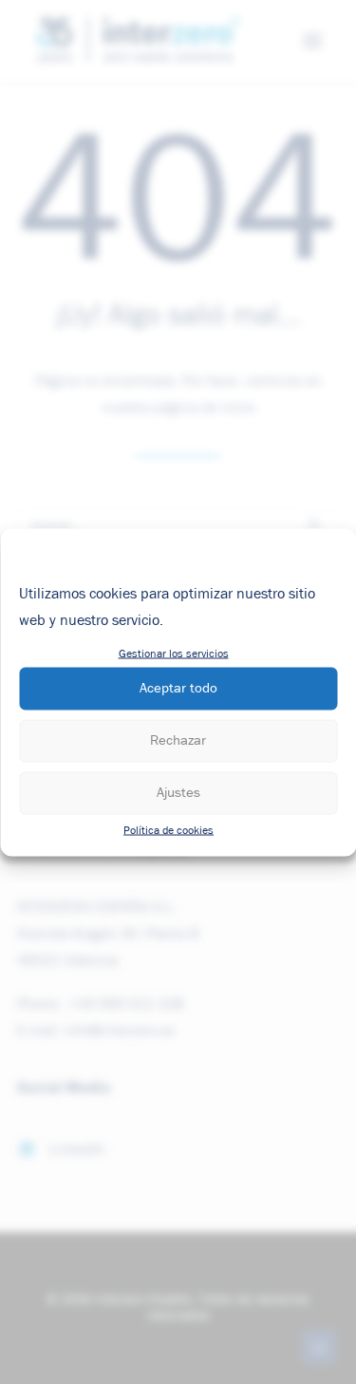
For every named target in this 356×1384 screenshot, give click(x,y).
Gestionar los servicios (174, 653)
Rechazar (178, 740)
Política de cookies (168, 830)
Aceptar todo (178, 688)
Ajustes (178, 793)
